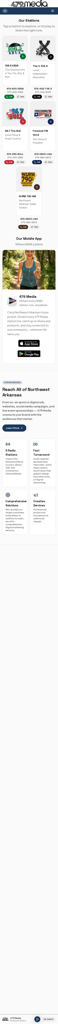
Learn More (12, 428)
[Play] (37, 1019)
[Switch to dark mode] (5, 11)
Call (10, 97)
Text (22, 97)
